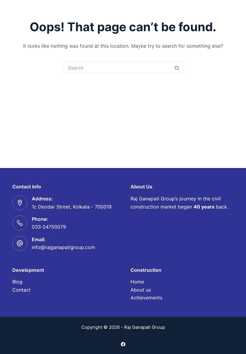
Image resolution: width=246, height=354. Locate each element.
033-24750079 (49, 227)
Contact (21, 290)
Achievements (146, 298)
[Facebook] (123, 344)
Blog (17, 282)
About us (140, 290)
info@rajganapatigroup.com (63, 247)
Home (137, 282)
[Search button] (177, 68)
